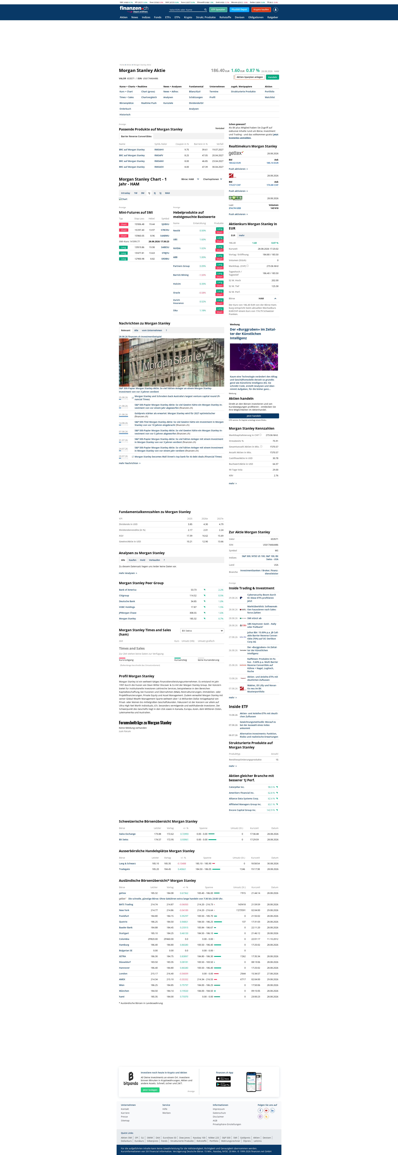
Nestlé (176, 230)
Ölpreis (247, 1140)
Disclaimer (218, 1117)
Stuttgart (124, 933)
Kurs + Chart (126, 91)
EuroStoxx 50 (169, 1137)
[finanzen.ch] (134, 8)
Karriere (125, 1113)
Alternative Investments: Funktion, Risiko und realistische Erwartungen (259, 735)
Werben (166, 1113)
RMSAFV (159, 155)
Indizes (146, 17)
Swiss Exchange (127, 833)
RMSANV (159, 161)
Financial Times (213, 456)
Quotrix (123, 921)
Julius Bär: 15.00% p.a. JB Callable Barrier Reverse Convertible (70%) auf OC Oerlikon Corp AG (262, 637)
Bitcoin (234, 2)
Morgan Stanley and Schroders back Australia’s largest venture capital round (176, 396)
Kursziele (168, 103)
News (134, 17)
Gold (218, 2)
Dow (151, 2)
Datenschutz (219, 1113)
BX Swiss (123, 839)
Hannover (124, 967)
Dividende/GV (196, 103)
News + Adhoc (170, 91)
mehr (242, 235)
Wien (121, 985)
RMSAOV (159, 166)
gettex (122, 893)
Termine (214, 91)
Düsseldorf (125, 962)
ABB (175, 257)
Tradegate (124, 869)
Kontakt (125, 1109)
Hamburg (124, 944)
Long (219, 228)
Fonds (157, 17)
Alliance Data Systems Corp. (244, 798)
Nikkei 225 (213, 1137)
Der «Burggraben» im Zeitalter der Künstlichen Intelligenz (262, 650)
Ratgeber (272, 17)
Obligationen (256, 17)
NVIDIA (176, 248)
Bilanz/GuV (195, 91)
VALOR (122, 78)
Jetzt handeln (254, 415)
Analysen (168, 97)
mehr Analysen (127, 573)
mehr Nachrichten (128, 463)
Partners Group (181, 266)
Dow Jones (184, 1137)
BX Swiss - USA (272, 558)
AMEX (122, 979)
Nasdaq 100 (199, 1137)
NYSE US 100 (258, 556)
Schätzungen (196, 97)
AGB (215, 1120)
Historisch (125, 114)
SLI (142, 1137)
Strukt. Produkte (206, 17)
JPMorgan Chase (127, 612)
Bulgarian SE (125, 950)
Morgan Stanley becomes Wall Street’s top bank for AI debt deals (169, 456)
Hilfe (164, 1109)
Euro (183, 2)
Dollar (252, 2)
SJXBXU (165, 224)
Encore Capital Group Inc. (242, 810)
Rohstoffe (225, 17)
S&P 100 (270, 556)
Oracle (176, 292)
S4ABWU (164, 235)
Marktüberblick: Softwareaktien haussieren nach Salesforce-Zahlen (262, 609)
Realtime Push (149, 103)
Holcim (177, 283)
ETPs (177, 17)
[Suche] (205, 9)
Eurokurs (139, 1140)
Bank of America (127, 589)
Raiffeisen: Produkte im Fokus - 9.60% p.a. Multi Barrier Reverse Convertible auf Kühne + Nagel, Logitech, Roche (262, 665)
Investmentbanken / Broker (255, 570)
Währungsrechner (230, 1140)
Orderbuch (125, 108)
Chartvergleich (149, 97)
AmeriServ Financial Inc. (241, 792)
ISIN (140, 78)
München (124, 990)
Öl (268, 2)
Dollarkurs (126, 1140)
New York (124, 910)
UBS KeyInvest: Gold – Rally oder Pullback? (261, 625)
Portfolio (269, 91)
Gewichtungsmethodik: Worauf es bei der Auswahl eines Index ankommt (258, 725)
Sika (175, 310)
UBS (175, 239)
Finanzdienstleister (271, 572)
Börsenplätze (127, 103)
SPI (136, 2)
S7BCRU (165, 229)
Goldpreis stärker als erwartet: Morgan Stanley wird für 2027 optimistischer (175, 413)
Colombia (124, 938)
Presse (124, 1117)
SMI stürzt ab (254, 618)
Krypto (188, 17)
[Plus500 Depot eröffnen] (137, 11)
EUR (233, 235)
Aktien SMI (126, 1137)
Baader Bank (125, 927)
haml (121, 996)
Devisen (239, 17)
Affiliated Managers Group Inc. (245, 804)
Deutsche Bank (127, 601)
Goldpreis (245, 1137)
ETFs (168, 17)
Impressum (219, 1109)
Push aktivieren (237, 168)
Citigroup (124, 595)
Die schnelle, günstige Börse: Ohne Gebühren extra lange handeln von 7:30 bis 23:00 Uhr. (175, 898)
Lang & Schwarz (127, 863)
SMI (121, 2)
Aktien (123, 17)
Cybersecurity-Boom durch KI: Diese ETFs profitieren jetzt (261, 597)
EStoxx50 (201, 2)
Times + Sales (127, 97)
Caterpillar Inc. (237, 787)
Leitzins (258, 1140)
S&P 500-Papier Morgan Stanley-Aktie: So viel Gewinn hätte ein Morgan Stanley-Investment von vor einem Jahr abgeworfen (178, 406)
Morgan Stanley (127, 618)
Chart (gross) (148, 91)
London (123, 973)
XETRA (122, 956)
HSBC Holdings (127, 607)
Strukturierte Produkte (243, 91)
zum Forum (125, 731)
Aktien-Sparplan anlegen (250, 77)
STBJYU (165, 252)
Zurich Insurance (178, 301)
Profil (212, 97)
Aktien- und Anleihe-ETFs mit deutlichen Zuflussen (262, 678)
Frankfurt (124, 915)
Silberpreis (152, 1140)
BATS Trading (126, 904)
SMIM (150, 1137)
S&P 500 (246, 556)
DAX (167, 2)
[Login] (275, 9)
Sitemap (125, 1120)
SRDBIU (165, 258)
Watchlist (270, 97)
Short (219, 232)
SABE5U (165, 247)
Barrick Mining (181, 274)
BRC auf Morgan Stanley (132, 149)
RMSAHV (159, 149)
